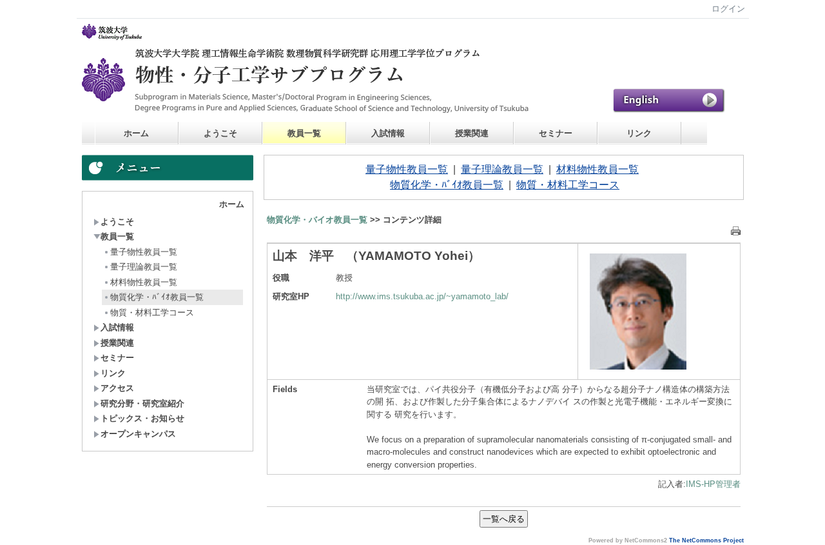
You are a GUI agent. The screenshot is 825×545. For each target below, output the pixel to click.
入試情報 (388, 133)
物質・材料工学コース (152, 312)
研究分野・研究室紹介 (142, 403)
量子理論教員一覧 (143, 267)
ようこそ (220, 133)
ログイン (728, 9)
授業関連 (472, 133)
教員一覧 (304, 133)
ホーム (136, 133)
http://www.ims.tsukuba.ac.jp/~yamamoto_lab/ (422, 296)
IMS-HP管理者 (713, 484)
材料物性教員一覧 (143, 282)
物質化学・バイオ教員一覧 (317, 219)
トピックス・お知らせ (142, 418)
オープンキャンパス (138, 434)
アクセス (117, 388)
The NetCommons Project (706, 540)
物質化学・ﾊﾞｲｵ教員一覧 (157, 297)
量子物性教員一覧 (143, 252)
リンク (639, 133)
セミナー (555, 133)
